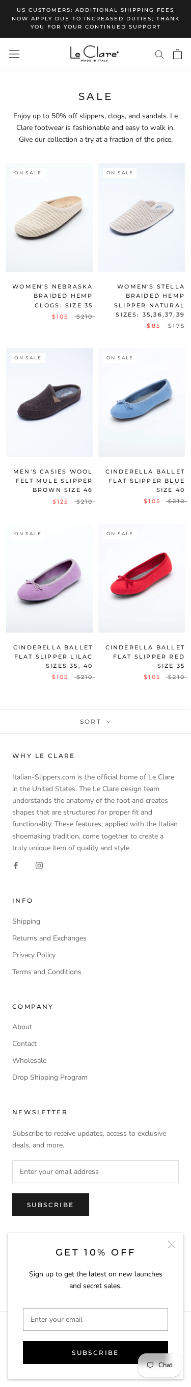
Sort (92, 721)
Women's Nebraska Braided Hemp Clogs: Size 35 (52, 295)
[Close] (172, 1244)
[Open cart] (177, 54)
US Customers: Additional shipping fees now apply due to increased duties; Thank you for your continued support (96, 18)
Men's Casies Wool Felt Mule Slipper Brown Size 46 (53, 480)
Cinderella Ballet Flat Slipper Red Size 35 (145, 656)
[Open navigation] (14, 54)
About (22, 1027)
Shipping (26, 921)
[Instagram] (39, 865)
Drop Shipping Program (50, 1077)
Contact (24, 1044)
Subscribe (95, 1352)
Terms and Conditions (46, 972)
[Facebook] (15, 865)
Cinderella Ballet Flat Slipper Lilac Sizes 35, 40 (53, 656)
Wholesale (29, 1060)
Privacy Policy (34, 955)
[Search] (159, 53)
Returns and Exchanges (49, 938)
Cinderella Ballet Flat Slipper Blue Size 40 (145, 480)
